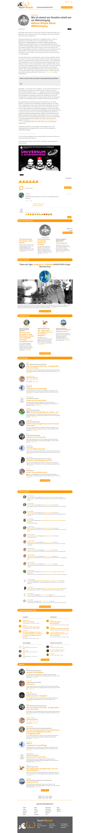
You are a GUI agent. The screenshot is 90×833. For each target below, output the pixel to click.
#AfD (48, 328)
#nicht (35, 694)
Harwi (51, 646)
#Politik (39, 239)
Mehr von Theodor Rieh (26, 220)
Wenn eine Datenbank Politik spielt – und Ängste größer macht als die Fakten (42, 367)
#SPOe (62, 264)
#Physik (44, 23)
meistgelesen (25, 617)
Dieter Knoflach (26, 326)
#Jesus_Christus (59, 241)
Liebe (24, 809)
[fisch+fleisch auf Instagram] (46, 797)
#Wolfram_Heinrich (60, 240)
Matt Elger (63, 326)
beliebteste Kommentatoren (56, 643)
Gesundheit (48, 811)
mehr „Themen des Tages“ (45, 311)
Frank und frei (29, 457)
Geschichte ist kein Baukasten (34, 672)
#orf (31, 386)
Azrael (45, 326)
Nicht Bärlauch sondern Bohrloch (26, 242)
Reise (35, 807)
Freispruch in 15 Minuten (43, 264)
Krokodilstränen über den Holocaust (31, 627)
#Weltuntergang (39, 26)
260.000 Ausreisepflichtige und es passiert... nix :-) (42, 412)
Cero (28, 580)
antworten (27, 200)
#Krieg (42, 239)
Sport (58, 807)
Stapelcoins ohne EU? (62, 331)
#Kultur (28, 447)
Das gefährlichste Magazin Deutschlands (59, 628)
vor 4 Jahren (27, 194)
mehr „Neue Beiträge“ (45, 480)
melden (31, 200)
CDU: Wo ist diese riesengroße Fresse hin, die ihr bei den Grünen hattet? (42, 424)
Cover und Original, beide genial (35, 449)
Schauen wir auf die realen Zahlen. (36, 400)
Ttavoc (54, 277)
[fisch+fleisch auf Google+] (50, 797)
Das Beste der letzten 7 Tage (27, 610)
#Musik (31, 447)
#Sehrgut (39, 682)
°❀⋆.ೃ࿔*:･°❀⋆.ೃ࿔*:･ (32, 380)
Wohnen (47, 812)
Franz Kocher (29, 420)
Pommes (52, 627)
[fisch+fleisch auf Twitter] (43, 797)
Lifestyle (36, 814)
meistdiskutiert (53, 617)
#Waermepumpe (36, 422)
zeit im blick (25, 650)
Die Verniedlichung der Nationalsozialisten (55, 622)
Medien (58, 809)
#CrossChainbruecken (66, 329)
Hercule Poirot (49, 72)
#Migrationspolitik (34, 364)
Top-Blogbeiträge (24, 316)
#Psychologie (33, 458)
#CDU (31, 422)
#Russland (32, 435)
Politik (24, 807)
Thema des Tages (24, 260)
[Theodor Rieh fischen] (68, 233)
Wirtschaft (48, 809)
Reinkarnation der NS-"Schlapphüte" (37, 696)
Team (38, 827)
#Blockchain (58, 329)
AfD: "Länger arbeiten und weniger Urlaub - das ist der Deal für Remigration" (45, 332)
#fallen (38, 410)
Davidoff (24, 625)
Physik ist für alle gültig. (28, 622)
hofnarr (28, 468)
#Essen (28, 470)
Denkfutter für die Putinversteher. (36, 437)
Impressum (52, 824)
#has (36, 410)
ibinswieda (29, 594)
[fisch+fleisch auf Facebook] (39, 797)
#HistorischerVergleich (24, 329)
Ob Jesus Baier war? (61, 243)
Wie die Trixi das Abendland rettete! (36, 472)
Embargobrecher (29, 397)
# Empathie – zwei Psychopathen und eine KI (39, 461)
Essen (35, 812)
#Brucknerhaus (45, 266)
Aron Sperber (29, 385)
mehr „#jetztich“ (45, 790)
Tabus (35, 809)
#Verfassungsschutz (37, 670)
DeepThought (29, 692)
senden (69, 217)
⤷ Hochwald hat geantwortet (38, 204)
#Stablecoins (64, 328)
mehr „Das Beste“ (45, 659)
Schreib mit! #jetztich (67, 7)
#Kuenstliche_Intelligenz (46, 458)
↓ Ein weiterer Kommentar (37, 205)
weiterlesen (23, 251)
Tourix (51, 620)
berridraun (29, 520)
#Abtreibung (46, 239)
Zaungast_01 (30, 601)
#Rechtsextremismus (34, 398)
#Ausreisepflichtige (42, 364)
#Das (33, 694)
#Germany (32, 410)
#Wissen (35, 23)
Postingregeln (64, 824)
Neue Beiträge (23, 358)
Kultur (24, 814)
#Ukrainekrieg (26, 328)
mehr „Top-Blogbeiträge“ (45, 353)
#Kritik (31, 670)
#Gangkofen (63, 239)
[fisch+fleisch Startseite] (45, 4)
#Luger (67, 264)
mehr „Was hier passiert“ (45, 606)
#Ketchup (32, 470)
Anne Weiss (25, 630)
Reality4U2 (28, 408)
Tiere (46, 814)
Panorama (48, 807)
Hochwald (27, 193)
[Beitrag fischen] (67, 188)
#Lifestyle (28, 682)
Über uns (39, 824)
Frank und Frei (30, 684)
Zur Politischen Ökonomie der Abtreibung (42, 242)
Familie (36, 811)
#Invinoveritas (35, 377)
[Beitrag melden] (68, 178)
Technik (25, 811)
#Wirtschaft (58, 328)
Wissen (24, 812)
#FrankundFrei (34, 682)
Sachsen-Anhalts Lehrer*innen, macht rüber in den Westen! (53, 520)
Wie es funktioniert (42, 825)
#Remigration (44, 328)
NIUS (27, 362)
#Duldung (30, 239)
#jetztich (21, 664)
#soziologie (38, 458)
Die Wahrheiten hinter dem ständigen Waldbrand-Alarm (52, 571)
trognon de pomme (30, 376)
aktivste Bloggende (27, 643)
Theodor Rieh (34, 15)
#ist (31, 694)
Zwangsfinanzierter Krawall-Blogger (36, 389)
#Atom (52, 23)
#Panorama (58, 239)
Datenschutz (52, 825)
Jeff (23, 646)
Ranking (51, 827)
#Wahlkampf (37, 435)
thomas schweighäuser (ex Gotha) (57, 632)
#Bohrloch (25, 239)
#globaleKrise (22, 330)
